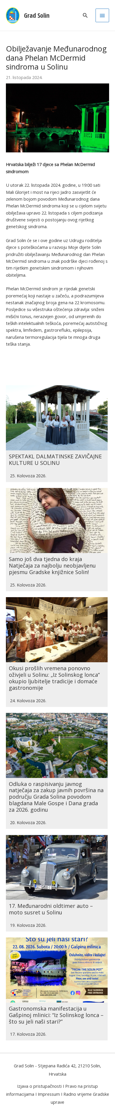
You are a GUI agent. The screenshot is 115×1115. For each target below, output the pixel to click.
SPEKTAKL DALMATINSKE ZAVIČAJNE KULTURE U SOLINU (55, 459)
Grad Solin (37, 15)
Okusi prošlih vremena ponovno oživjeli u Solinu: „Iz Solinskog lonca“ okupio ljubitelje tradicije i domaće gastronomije (54, 678)
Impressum (49, 1094)
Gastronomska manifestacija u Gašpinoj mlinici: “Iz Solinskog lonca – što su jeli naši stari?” (56, 1015)
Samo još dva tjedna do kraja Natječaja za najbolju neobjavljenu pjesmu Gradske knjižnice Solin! (52, 565)
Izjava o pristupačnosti (39, 1086)
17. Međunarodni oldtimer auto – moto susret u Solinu (51, 909)
